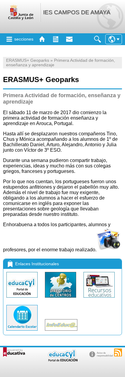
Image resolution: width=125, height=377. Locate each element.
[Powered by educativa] (14, 352)
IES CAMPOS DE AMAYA (76, 12)
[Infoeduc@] (61, 332)
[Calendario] (22, 332)
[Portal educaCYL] (22, 299)
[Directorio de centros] (61, 299)
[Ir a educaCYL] (62, 360)
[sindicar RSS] (118, 352)
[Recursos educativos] (99, 299)
